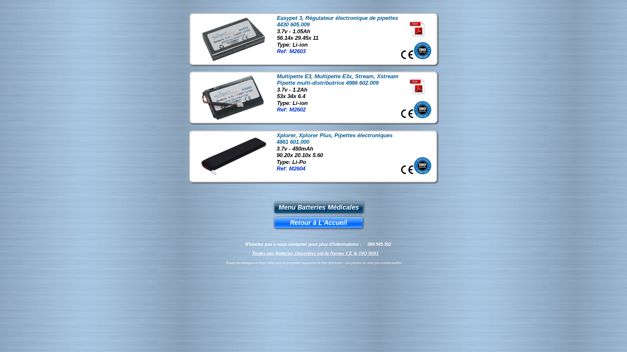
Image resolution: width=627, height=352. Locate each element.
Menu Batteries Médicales (319, 207)
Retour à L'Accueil (318, 222)
